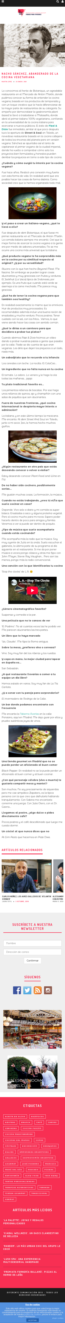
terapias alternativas (19, 1187)
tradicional (39, 1193)
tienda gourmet (15, 1193)
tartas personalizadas (20, 1181)
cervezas (11, 1128)
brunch (25, 1122)
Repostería (12, 1176)
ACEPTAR (32, 1320)
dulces (9, 1152)
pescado (33, 1170)
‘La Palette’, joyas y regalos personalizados (23, 1222)
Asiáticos (37, 1116)
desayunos (50, 1146)
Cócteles (10, 1146)
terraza (45, 1187)
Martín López (7, 81)
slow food (32, 1176)
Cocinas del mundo (17, 1140)
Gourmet (10, 1164)
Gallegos (11, 1158)
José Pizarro (30, 1164)
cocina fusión (32, 1128)
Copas (39, 1140)
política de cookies (32, 1314)
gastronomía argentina (38, 1158)
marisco (50, 1164)
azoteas (10, 1122)
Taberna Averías (29, 713)
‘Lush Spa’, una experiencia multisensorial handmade (22, 1261)
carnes (52, 1122)
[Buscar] (57, 1)
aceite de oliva (15, 1116)
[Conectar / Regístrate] (63, 1)
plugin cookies (57, 1318)
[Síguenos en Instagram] (48, 990)
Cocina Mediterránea (19, 1134)
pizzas (49, 1170)
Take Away (51, 1176)
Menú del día (13, 1170)
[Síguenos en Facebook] (17, 990)
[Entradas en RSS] (38, 990)
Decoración (29, 1146)
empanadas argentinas (34, 1152)
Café (39, 1122)
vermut (9, 1199)
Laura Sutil (7, 901)
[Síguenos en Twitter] (27, 990)
